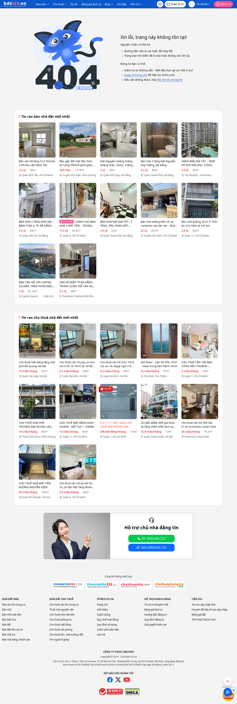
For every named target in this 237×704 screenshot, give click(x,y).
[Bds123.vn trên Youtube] (126, 680)
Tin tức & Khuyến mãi (156, 604)
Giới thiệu (102, 609)
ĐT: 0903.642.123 (153, 539)
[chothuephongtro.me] (169, 585)
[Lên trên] (227, 681)
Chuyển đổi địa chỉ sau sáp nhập (209, 609)
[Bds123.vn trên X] (118, 680)
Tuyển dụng (103, 614)
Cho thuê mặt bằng (60, 624)
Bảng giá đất (199, 614)
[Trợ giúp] (227, 692)
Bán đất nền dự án (12, 629)
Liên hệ (101, 634)
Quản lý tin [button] (177, 4)
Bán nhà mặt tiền (11, 614)
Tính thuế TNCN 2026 (204, 619)
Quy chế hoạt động (107, 619)
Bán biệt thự (9, 619)
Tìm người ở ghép (59, 639)
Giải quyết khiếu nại (155, 624)
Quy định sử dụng (107, 624)
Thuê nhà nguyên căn (61, 609)
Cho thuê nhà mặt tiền (62, 614)
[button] (160, 4)
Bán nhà (6, 609)
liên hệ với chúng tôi (169, 79)
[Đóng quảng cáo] (234, 690)
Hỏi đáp (121, 4)
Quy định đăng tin (154, 619)
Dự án (74, 4)
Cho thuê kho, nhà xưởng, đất (66, 634)
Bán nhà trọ (8, 634)
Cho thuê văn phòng (60, 629)
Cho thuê (58, 4)
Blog (107, 4)
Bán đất (6, 624)
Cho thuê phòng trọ (60, 619)
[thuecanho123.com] (101, 585)
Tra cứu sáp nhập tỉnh (204, 604)
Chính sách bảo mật (108, 629)
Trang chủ (102, 604)
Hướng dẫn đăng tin (155, 614)
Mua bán (41, 4)
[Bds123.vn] (15, 4)
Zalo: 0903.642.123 (153, 547)
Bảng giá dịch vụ (91, 4)
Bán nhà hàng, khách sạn (16, 639)
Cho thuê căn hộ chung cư (64, 604)
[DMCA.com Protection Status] (132, 691)
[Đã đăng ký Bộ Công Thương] (110, 691)
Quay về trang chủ (135, 75)
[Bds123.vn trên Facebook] (110, 680)
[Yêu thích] (51, 126)
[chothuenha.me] (135, 585)
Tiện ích (134, 4)
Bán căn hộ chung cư (13, 604)
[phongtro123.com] (68, 585)
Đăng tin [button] (226, 4)
